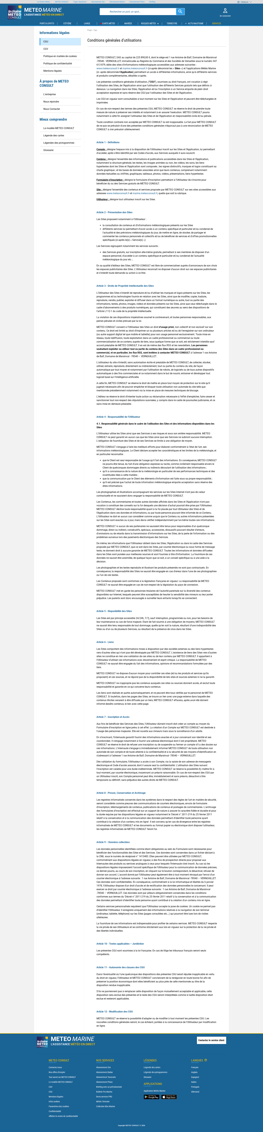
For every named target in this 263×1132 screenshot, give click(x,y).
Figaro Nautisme (80, 2)
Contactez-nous (55, 1067)
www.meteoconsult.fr (107, 68)
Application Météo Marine (154, 1091)
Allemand (195, 1092)
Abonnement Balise (104, 1072)
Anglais (194, 1072)
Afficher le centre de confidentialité (63, 1116)
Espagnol (195, 1077)
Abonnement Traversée (106, 1077)
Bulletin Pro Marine (104, 1092)
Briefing (152, 2)
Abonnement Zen (103, 1067)
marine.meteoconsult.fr (135, 68)
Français (194, 1067)
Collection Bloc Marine (105, 1106)
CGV (50, 1087)
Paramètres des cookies (59, 1106)
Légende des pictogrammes (155, 1072)
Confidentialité (55, 1111)
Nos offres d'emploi (57, 1072)
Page (89, 30)
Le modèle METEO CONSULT (61, 1082)
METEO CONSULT (61, 2)
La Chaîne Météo (43, 2)
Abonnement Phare (104, 1082)
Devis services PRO (104, 1096)
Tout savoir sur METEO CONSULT (62, 1077)
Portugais (195, 1087)
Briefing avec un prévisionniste (109, 1087)
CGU (50, 1092)
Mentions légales (56, 1096)
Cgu (95, 30)
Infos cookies (54, 1101)
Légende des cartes (152, 1067)
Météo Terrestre (103, 1101)
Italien (193, 1082)
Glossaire (147, 1077)
